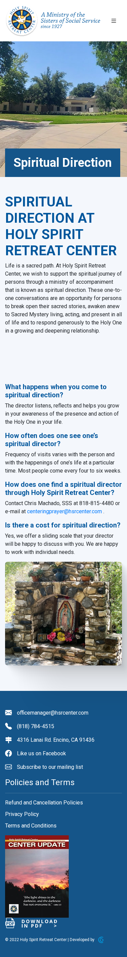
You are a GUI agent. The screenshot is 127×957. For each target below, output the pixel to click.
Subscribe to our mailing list (50, 767)
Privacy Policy (22, 814)
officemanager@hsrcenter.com (52, 713)
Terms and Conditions (31, 825)
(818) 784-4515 (35, 726)
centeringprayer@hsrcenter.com (64, 511)
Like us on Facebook (41, 753)
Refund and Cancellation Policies (44, 802)
